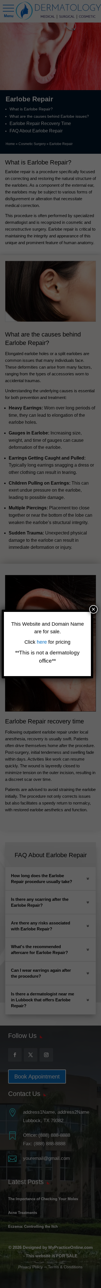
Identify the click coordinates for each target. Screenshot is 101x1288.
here (42, 642)
